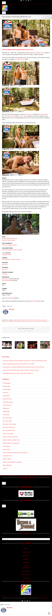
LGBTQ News (6, 408)
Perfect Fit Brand (26, 574)
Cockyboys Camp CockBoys (6, 321)
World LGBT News (7, 465)
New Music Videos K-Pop (9, 427)
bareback (20, 320)
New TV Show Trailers (8, 433)
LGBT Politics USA (7, 405)
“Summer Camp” (23, 116)
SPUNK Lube (26, 578)
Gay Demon (26, 559)
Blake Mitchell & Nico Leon (32, 320)
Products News (6, 449)
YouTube (20, 250)
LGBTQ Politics (6, 411)
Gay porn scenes (34, 321)
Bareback (4, 238)
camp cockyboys (44, 320)
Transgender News (7, 455)
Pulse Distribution (6, 280)
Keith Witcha (10, 298)
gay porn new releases (27, 321)
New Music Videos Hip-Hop (9, 424)
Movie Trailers (6, 414)
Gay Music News (7, 389)
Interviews (5, 392)
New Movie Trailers (7, 418)
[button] (3, 345)
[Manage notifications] (49, 613)
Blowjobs (15, 238)
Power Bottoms (11, 240)
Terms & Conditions (43, 598)
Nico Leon (41, 52)
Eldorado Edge (6, 386)
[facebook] (30, 0)
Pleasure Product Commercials (10, 437)
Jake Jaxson (5, 264)
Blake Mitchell (33, 52)
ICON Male (26, 566)
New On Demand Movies (9, 430)
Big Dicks (9, 238)
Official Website (6, 259)
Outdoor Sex (47, 321)
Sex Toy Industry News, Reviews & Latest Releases (15, 452)
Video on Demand (15, 259)
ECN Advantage (6, 383)
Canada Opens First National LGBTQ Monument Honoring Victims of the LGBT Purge (23, 367)
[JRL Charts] (5, 310)
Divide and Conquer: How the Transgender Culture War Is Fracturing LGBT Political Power (25, 360)
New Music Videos (7, 421)
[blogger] (21, 0)
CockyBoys (4, 274)
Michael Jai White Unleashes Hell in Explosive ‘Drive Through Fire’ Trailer (21, 370)
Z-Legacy (14, 320)
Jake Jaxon (29, 114)
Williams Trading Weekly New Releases (12, 462)
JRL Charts (11, 309)
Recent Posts (9, 306)
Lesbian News (6, 395)
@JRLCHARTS (33, 301)
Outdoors (4, 240)
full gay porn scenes (19, 321)
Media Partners (5, 278)
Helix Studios (26, 567)
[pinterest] (23, 0)
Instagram (10, 245)
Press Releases (6, 446)
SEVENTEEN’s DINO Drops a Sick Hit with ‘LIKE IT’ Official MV (18, 373)
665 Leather (26, 562)
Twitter (15, 245)
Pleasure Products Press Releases (11, 443)
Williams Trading (7, 459)
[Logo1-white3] (4, 6)
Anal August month (43, 114)
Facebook (4, 245)
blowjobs (39, 320)
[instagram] (28, 0)
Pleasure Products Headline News (11, 440)
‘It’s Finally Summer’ (19, 59)
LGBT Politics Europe (8, 402)
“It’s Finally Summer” (10, 116)
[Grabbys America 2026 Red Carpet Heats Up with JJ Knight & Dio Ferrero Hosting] (32, 342)
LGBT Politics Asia (7, 399)
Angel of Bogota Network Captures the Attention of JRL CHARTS (18, 364)
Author (4, 306)
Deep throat (14, 321)
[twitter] (26, 0)
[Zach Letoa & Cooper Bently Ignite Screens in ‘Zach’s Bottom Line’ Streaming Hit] (20, 342)
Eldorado (26, 548)
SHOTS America (26, 571)
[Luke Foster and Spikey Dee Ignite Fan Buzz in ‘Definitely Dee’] (7, 342)
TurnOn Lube (26, 555)
